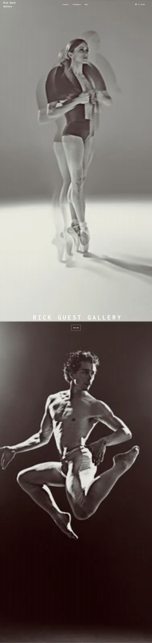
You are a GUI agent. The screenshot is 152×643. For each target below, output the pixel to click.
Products (66, 4)
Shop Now (76, 328)
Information (77, 4)
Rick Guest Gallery (9, 4)
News (86, 4)
